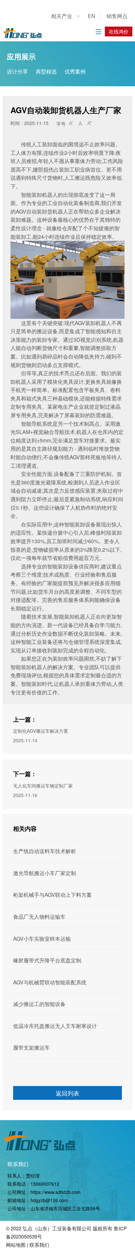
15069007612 (44, 1183)
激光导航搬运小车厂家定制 (44, 873)
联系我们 (18, 1164)
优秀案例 (75, 71)
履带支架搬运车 (31, 1047)
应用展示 (21, 56)
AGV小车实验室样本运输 (42, 938)
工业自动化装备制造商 (73, 203)
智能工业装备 (36, 642)
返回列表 (67, 1093)
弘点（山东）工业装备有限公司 (57, 1228)
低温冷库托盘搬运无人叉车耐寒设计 (55, 1026)
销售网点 (116, 16)
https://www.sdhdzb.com (55, 1192)
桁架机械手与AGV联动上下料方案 (52, 894)
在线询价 (118, 31)
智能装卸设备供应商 (70, 566)
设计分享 (17, 71)
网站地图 (16, 1244)
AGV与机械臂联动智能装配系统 (50, 982)
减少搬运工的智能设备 (39, 1004)
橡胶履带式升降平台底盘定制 (47, 960)
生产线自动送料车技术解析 (44, 851)
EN (91, 16)
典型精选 (46, 71)
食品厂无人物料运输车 (39, 916)
